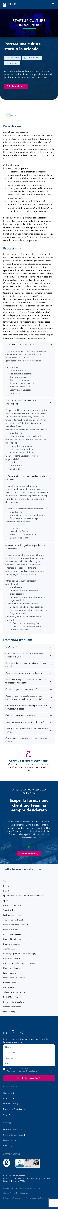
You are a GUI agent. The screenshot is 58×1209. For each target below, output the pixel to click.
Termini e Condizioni (28, 1188)
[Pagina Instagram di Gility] (13, 1032)
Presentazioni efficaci (12, 1007)
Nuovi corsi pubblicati (12, 905)
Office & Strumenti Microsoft (15, 925)
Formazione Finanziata (12, 1109)
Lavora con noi (9, 1140)
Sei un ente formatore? (13, 1135)
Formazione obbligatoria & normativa (19, 963)
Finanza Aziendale (11, 983)
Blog (5, 1115)
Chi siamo (7, 1093)
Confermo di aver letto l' (25, 1070)
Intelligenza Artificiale (12, 915)
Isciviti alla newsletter (27, 1078)
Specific (6, 901)
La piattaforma (9, 1104)
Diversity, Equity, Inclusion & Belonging (20, 954)
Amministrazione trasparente (38, 1198)
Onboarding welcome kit (14, 978)
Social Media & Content (13, 1002)
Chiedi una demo (14, 86)
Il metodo (7, 1098)
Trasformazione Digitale (13, 920)
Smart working (9, 1012)
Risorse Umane (9, 973)
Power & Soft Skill (10, 930)
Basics (6, 886)
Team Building (9, 910)
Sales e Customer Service (14, 992)
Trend (5, 881)
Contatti (6, 1146)
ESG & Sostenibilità (11, 959)
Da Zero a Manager (11, 944)
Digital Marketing (10, 997)
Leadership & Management (15, 939)
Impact (6, 891)
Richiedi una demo (11, 1130)
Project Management (12, 934)
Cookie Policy (9, 1193)
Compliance (25, 1193)
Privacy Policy (9, 1188)
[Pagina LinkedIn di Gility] (5, 1032)
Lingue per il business (12, 968)
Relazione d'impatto (11, 1198)
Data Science (8, 987)
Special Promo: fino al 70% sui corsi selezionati (23, 896)
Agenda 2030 (9, 949)
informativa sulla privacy (35, 1069)
